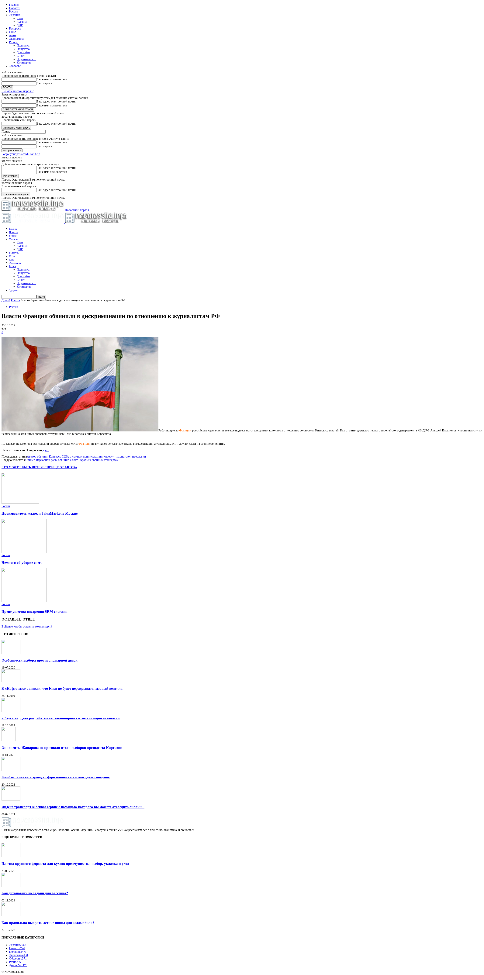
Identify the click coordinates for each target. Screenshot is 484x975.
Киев (20, 18)
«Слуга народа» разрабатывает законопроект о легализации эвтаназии (61, 718)
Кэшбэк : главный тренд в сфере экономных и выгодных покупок (56, 777)
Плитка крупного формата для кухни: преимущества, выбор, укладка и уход (65, 864)
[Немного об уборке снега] (24, 551)
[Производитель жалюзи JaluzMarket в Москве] (20, 502)
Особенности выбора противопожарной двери (40, 660)
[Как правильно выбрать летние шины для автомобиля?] (11, 915)
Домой (6, 300)
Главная (14, 4)
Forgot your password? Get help (21, 154)
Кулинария (24, 62)
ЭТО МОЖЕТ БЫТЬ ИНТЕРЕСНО (26, 467)
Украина (14, 14)
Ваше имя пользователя (51, 79)
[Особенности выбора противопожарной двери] (11, 653)
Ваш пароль (44, 83)
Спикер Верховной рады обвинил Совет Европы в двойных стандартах (71, 460)
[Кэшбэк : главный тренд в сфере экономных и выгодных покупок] (11, 770)
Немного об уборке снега (22, 563)
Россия (13, 11)
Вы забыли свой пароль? (17, 91)
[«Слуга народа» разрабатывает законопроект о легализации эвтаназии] (11, 710)
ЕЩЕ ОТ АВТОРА (64, 467)
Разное (13, 42)
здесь (46, 450)
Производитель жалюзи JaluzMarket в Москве (40, 513)
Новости (14, 8)
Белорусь (15, 28)
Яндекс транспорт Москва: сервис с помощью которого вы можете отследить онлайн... (73, 807)
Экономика (16, 38)
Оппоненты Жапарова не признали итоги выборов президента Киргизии (62, 748)
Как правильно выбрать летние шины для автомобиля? (48, 923)
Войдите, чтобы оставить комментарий (27, 626)
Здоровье (15, 65)
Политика (23, 45)
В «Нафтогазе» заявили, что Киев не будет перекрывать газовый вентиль (62, 688)
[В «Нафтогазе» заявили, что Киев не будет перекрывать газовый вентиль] (11, 681)
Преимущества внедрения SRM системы (34, 612)
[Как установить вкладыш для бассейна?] (11, 885)
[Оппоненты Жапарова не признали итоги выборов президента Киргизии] (9, 740)
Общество (23, 48)
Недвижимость (26, 59)
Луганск (22, 21)
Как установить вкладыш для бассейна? (35, 893)
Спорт (21, 55)
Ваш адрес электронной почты (56, 101)
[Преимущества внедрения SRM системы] (24, 600)
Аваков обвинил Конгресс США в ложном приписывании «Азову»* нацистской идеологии (86, 456)
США (12, 31)
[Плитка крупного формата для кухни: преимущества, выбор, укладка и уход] (11, 856)
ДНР (20, 25)
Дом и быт (23, 52)
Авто (12, 35)
